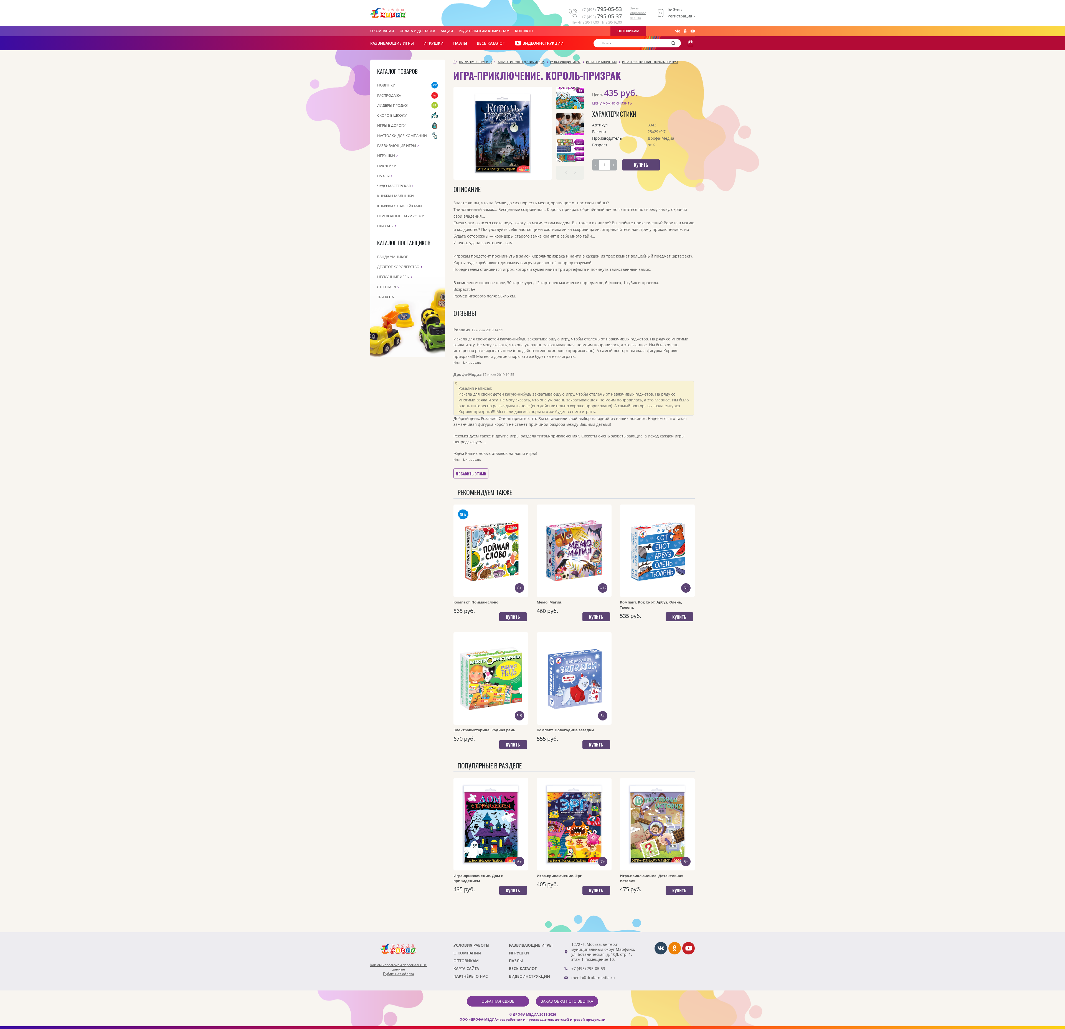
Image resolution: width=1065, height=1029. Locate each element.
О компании (382, 31)
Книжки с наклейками (399, 205)
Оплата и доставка (417, 31)
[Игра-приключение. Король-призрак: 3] (570, 150)
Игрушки (433, 43)
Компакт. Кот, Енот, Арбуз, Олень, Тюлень (651, 605)
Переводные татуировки (401, 215)
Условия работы (471, 945)
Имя (456, 362)
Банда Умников (392, 256)
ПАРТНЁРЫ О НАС (470, 976)
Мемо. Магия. (549, 602)
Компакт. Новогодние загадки (565, 729)
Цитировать (472, 362)
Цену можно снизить (612, 103)
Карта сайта (466, 968)
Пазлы (460, 43)
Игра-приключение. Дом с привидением (478, 878)
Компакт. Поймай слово (475, 602)
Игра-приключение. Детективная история (651, 878)
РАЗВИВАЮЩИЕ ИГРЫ (392, 43)
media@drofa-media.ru (593, 977)
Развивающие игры (396, 145)
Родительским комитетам (484, 31)
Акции (447, 31)
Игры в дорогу (391, 125)
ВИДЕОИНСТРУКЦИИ (543, 43)
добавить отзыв (470, 474)
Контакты (524, 31)
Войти (673, 9)
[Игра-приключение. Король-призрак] (502, 133)
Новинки (386, 85)
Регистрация (680, 16)
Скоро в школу (392, 115)
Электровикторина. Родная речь (484, 729)
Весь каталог (491, 43)
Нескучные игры (393, 276)
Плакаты (385, 225)
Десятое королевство (398, 266)
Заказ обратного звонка (638, 13)
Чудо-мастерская (394, 185)
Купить (513, 617)
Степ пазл (386, 286)
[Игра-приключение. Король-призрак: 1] (570, 98)
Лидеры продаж (392, 105)
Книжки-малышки (395, 195)
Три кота (385, 296)
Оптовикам (628, 31)
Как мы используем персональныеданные (398, 967)
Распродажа (389, 95)
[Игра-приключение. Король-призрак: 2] (570, 124)
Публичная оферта (398, 974)
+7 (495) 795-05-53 (588, 968)
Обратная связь (497, 1001)
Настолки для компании (402, 135)
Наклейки (387, 165)
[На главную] (388, 13)
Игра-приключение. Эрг (559, 875)
